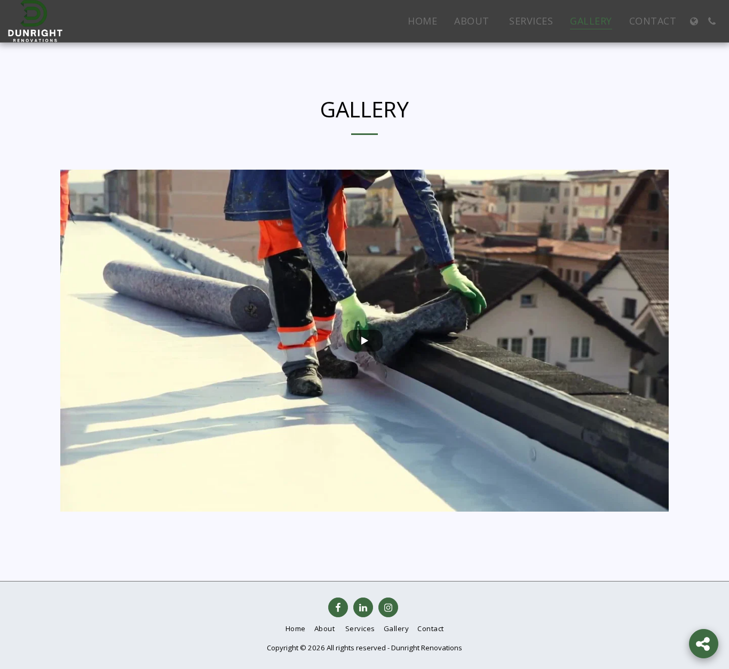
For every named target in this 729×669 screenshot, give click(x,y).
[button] (711, 21)
